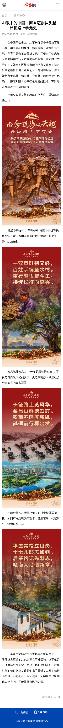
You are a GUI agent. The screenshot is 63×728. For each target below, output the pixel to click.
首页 (4, 15)
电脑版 (24, 712)
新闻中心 (19, 15)
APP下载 (42, 712)
